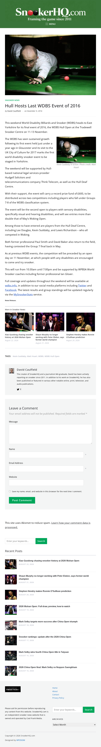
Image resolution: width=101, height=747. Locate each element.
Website (13, 476)
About (55, 691)
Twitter (82, 285)
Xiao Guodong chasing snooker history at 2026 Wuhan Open (19, 335)
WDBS (41, 356)
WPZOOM (20, 740)
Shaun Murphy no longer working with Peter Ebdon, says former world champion (50, 337)
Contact (55, 694)
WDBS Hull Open (52, 356)
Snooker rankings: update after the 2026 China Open (45, 637)
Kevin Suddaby (19, 356)
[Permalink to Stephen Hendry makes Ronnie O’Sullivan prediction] (80, 322)
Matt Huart (32, 356)
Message (13, 421)
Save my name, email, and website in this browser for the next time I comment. (47, 491)
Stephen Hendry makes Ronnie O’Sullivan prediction (80, 335)
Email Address (16, 463)
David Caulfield (14, 111)
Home (54, 688)
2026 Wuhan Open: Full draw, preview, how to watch (44, 606)
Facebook (10, 290)
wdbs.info (11, 285)
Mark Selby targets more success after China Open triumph (48, 621)
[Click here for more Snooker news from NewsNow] (13, 689)
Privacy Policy (58, 698)
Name (12, 449)
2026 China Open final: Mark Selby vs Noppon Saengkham (48, 667)
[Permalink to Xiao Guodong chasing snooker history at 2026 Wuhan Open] (19, 322)
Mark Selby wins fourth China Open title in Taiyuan (44, 652)
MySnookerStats (23, 294)
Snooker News (12, 100)
